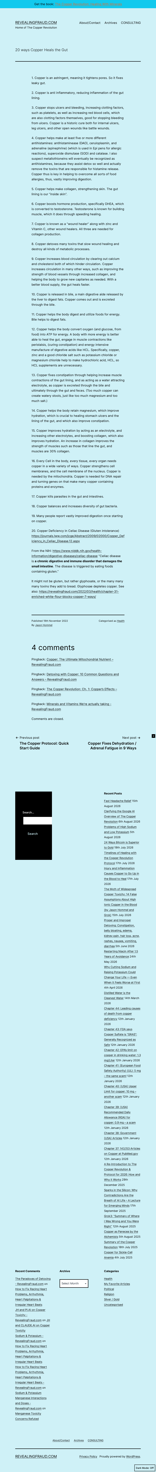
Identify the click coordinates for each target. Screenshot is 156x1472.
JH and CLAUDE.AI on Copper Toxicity (32, 1325)
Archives (111, 23)
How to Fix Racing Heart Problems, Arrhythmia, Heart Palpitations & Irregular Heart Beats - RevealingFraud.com (31, 1377)
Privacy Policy (88, 1456)
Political (109, 1289)
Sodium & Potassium (28, 1392)
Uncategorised (113, 1304)
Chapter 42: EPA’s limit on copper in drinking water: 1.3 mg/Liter (122, 1055)
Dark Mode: (142, 1467)
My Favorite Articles (117, 1283)
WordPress (133, 1456)
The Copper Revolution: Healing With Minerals (88, 4)
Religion (109, 1294)
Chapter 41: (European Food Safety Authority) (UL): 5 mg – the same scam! (122, 1070)
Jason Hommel (43, 625)
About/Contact (89, 23)
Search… (28, 812)
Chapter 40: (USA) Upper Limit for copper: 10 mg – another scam (120, 1091)
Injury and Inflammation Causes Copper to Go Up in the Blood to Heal (121, 873)
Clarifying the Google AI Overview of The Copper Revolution (120, 816)
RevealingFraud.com (36, 22)
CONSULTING (131, 23)
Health (120, 620)
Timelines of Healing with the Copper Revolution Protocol (120, 858)
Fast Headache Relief (117, 800)
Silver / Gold (111, 1299)
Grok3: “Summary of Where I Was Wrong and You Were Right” (121, 1221)
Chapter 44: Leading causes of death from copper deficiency (122, 1013)
